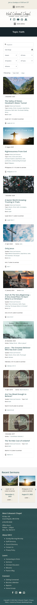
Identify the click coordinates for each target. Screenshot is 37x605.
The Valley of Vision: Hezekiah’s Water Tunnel (16, 102)
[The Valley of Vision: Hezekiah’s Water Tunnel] (10, 481)
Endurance (8, 110)
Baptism (8, 585)
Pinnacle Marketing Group (24, 602)
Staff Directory (11, 541)
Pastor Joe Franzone (15, 106)
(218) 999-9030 (7, 522)
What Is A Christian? (22, 306)
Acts (21, 244)
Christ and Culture (17, 156)
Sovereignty (23, 207)
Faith (12, 110)
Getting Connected (12, 580)
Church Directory (12, 544)
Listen (9, 500)
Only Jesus (9, 248)
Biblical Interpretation (14, 253)
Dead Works (26, 108)
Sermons (9, 562)
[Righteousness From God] (27, 481)
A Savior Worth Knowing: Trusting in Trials (15, 201)
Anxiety (10, 108)
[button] (1, 489)
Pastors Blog (10, 571)
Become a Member (12, 582)
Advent (10, 207)
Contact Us (9, 547)
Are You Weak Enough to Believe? (15, 395)
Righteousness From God (16, 151)
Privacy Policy (10, 550)
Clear (23, 73)
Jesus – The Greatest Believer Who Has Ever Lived (17, 348)
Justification (8, 161)
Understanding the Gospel (19, 161)
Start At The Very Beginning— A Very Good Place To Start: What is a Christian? (18, 297)
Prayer (23, 304)
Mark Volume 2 (24, 390)
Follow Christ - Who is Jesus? (17, 343)
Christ (14, 108)
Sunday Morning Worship (14, 539)
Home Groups (11, 588)
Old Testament (9, 255)
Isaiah (9, 114)
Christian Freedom (10, 159)
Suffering (7, 306)
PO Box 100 (6, 517)
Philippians (11, 163)
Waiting (26, 110)
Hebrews (10, 357)
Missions (9, 568)
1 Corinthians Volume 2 (16, 436)
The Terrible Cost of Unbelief (17, 441)
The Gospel (21, 110)
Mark (9, 401)
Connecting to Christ (13, 559)
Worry (6, 112)
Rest (16, 110)
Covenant (19, 108)
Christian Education (12, 565)
